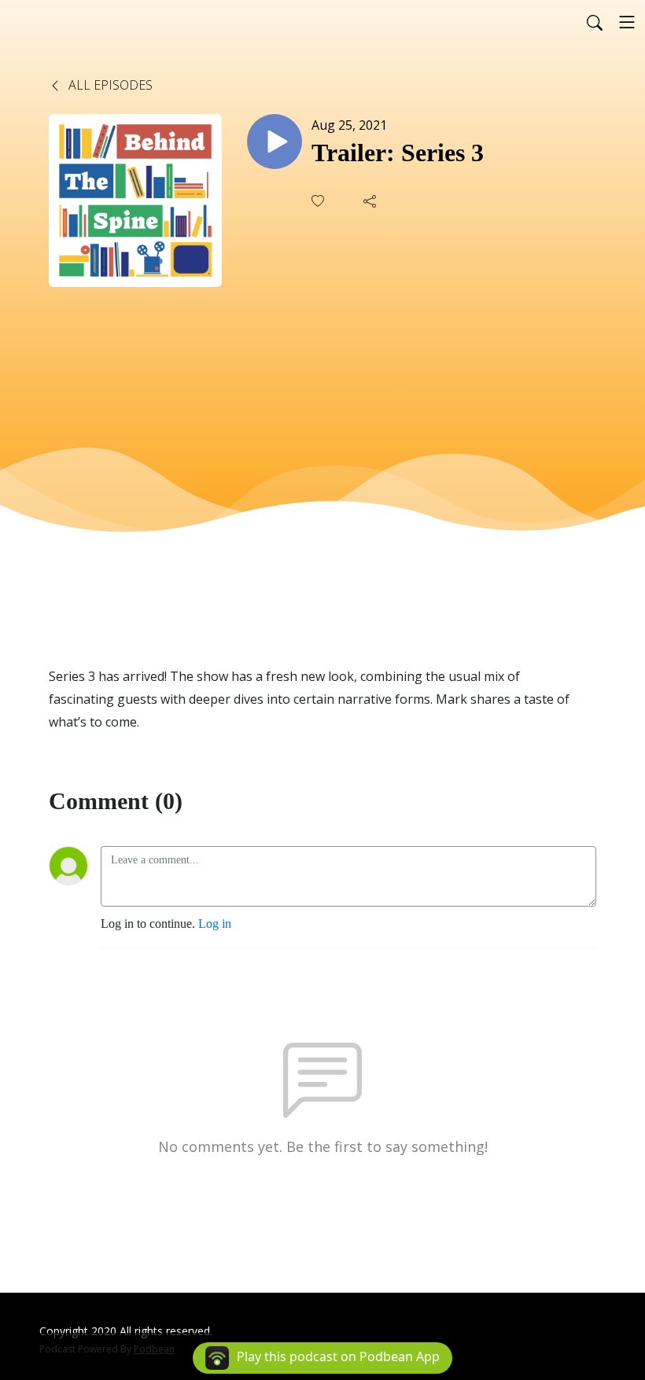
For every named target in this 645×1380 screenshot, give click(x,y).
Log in (214, 923)
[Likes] (319, 201)
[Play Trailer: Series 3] (274, 141)
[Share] (371, 201)
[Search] (594, 22)
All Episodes (109, 85)
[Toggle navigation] (627, 22)
